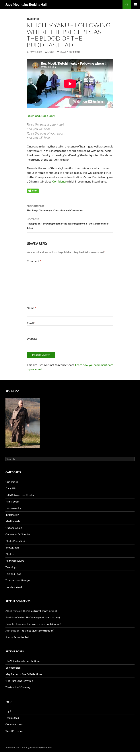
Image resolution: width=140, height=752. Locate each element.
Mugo (51, 52)
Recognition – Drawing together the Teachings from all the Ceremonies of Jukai (68, 223)
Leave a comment (70, 52)
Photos (9, 554)
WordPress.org (14, 730)
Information (12, 514)
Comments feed (14, 724)
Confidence (59, 181)
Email (31, 323)
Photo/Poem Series (16, 540)
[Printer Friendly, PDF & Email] (33, 190)
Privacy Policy (12, 747)
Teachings (33, 19)
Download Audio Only (41, 115)
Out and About (13, 527)
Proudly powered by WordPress (37, 747)
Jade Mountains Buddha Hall (26, 4)
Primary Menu (135, 4)
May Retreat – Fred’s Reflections (23, 674)
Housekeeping (13, 508)
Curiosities (11, 481)
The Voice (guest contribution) (40, 610)
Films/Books (12, 501)
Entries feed (12, 717)
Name (31, 308)
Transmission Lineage (17, 580)
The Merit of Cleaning (17, 687)
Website (32, 338)
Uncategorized (13, 586)
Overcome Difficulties (17, 534)
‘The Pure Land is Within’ (19, 680)
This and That (13, 573)
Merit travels (12, 521)
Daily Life (10, 488)
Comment (34, 261)
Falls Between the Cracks (19, 494)
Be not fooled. (21, 637)
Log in (8, 711)
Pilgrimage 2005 (14, 560)
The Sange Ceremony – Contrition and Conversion (55, 208)
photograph (12, 547)
